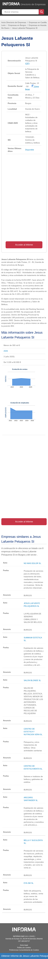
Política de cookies (24, 948)
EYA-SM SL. (29, 883)
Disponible (29, 150)
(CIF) (27, 63)
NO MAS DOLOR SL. (33, 563)
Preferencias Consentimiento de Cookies (24, 950)
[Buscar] (41, 11)
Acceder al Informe (24, 245)
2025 (6, 351)
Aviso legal (24, 945)
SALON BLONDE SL (32, 680)
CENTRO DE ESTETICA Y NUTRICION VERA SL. (33, 732)
